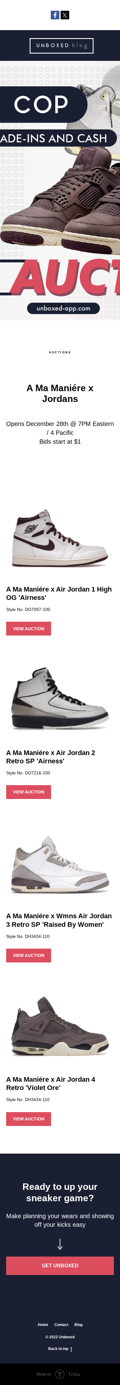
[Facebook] (55, 15)
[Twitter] (65, 15)
